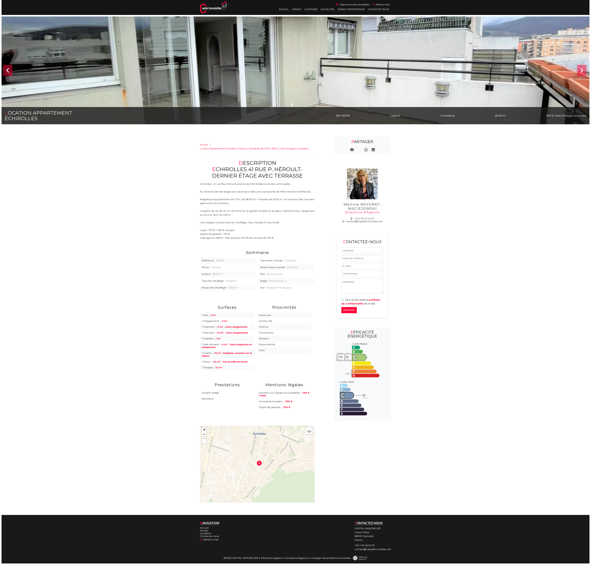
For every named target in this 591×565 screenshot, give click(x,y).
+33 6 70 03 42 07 (364, 218)
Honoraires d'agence (296, 558)
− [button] (204, 434)
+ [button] (204, 430)
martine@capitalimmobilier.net (364, 221)
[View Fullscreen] (204, 441)
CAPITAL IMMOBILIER (367, 528)
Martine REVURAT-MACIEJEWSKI (362, 206)
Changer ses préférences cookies (331, 558)
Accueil (204, 144)
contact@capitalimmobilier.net (372, 549)
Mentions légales (271, 558)
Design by (363, 558)
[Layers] (309, 430)
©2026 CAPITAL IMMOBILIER (241, 558)
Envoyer (349, 310)
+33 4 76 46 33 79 (364, 545)
